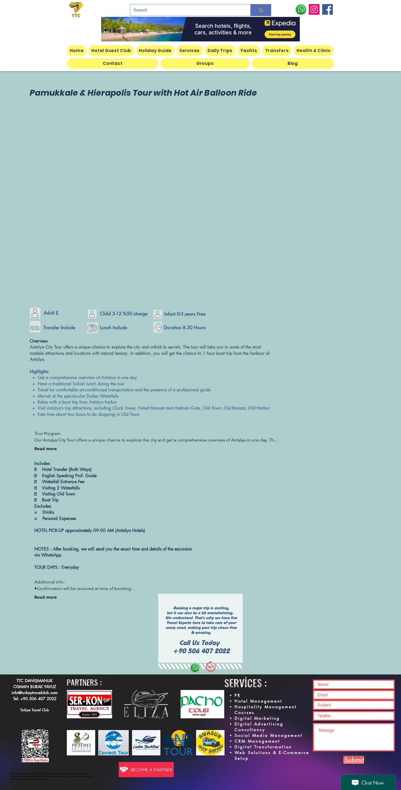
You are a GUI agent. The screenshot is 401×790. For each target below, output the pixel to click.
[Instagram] (314, 9)
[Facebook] (327, 9)
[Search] (260, 10)
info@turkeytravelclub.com (34, 692)
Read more (45, 448)
